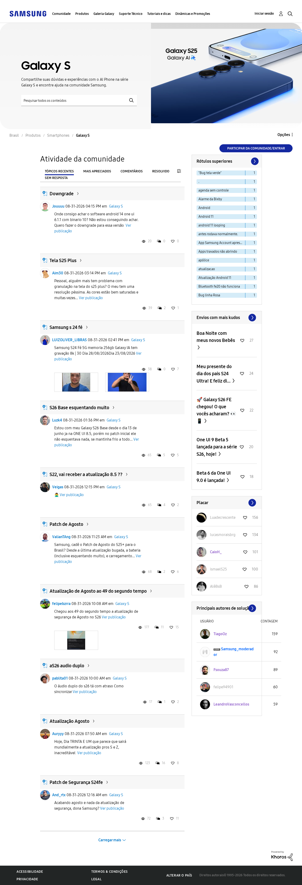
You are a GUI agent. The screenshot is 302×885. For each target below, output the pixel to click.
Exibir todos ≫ (227, 317)
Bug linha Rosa (209, 295)
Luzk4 (57, 420)
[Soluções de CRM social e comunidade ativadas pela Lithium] (282, 855)
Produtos (82, 14)
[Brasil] (27, 13)
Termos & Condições (109, 872)
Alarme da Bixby (210, 199)
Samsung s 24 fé (66, 327)
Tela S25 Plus (63, 260)
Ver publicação (91, 298)
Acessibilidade (30, 872)
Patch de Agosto (66, 524)
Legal (96, 879)
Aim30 (57, 273)
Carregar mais (109, 840)
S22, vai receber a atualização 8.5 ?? (86, 474)
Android (204, 208)
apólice (203, 260)
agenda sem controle (213, 190)
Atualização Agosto (69, 721)
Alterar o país (179, 875)
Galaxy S (116, 206)
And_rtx (59, 795)
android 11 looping (211, 225)
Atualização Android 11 (214, 278)
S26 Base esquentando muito (79, 407)
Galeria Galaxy (103, 14)
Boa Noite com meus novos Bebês (216, 336)
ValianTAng (61, 537)
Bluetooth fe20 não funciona (219, 287)
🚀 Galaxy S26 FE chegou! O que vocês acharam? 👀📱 (216, 410)
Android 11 (206, 217)
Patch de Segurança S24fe (76, 782)
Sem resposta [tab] (56, 178)
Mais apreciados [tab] (97, 171)
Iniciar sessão (264, 14)
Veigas (57, 487)
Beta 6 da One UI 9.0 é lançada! (214, 476)
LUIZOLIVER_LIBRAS (69, 340)
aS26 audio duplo (67, 665)
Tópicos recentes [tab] (59, 171)
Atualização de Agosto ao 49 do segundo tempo (98, 591)
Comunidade (61, 14)
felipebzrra (61, 603)
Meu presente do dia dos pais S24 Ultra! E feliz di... (214, 374)
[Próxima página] (254, 161)
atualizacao (206, 269)
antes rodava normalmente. (218, 234)
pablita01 (60, 678)
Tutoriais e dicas (159, 14)
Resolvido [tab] (160, 171)
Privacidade (27, 879)
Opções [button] (283, 134)
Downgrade (62, 193)
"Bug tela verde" (210, 173)
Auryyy (58, 734)
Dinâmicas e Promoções (192, 14)
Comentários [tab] (132, 171)
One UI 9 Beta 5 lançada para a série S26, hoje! (217, 447)
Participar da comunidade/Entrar (256, 148)
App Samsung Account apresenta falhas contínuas (221, 243)
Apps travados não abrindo (217, 252)
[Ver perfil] (45, 206)
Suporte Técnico (131, 14)
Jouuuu (58, 206)
